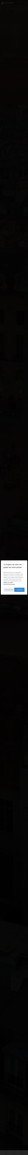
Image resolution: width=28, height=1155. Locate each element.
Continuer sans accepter (9, 584)
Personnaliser (9, 589)
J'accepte (19, 589)
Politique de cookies (8, 582)
